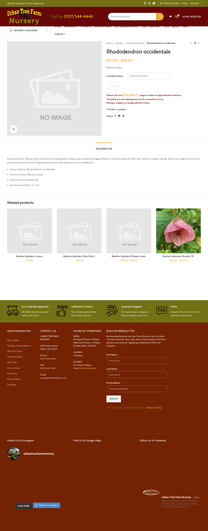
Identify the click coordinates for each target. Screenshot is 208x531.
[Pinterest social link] (154, 3)
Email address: (113, 382)
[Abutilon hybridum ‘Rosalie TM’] (178, 230)
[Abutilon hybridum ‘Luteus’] (29, 230)
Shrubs (119, 43)
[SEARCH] (160, 16)
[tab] (104, 147)
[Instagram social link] (149, 3)
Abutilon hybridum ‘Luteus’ (29, 256)
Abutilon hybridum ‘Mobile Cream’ (129, 256)
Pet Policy (12, 373)
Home (109, 43)
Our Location (13, 368)
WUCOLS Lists (14, 351)
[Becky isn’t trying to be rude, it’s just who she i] (58, 494)
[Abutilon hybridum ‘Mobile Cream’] (128, 230)
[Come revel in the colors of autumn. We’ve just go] (16, 469)
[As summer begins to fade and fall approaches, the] (37, 494)
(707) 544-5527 (48, 368)
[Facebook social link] (145, 3)
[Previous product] (191, 43)
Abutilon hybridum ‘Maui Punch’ (79, 256)
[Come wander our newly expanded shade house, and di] (37, 469)
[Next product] (199, 43)
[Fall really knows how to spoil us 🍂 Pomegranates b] (16, 494)
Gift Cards (12, 362)
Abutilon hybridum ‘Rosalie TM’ (178, 256)
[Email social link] (119, 116)
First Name (111, 354)
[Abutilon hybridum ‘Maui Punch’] (79, 230)
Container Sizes (114, 76)
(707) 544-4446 (78, 16)
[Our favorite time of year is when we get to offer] (58, 482)
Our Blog (11, 384)
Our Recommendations (19, 345)
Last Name (111, 368)
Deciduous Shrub (135, 43)
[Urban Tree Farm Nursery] (151, 492)
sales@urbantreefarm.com (53, 377)
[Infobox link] (29, 311)
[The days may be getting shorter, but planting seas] (37, 482)
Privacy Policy (14, 379)
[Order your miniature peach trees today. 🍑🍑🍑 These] (58, 469)
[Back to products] (195, 43)
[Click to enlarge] (14, 129)
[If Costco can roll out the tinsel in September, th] (16, 482)
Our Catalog (13, 340)
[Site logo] (24, 16)
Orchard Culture (15, 356)
